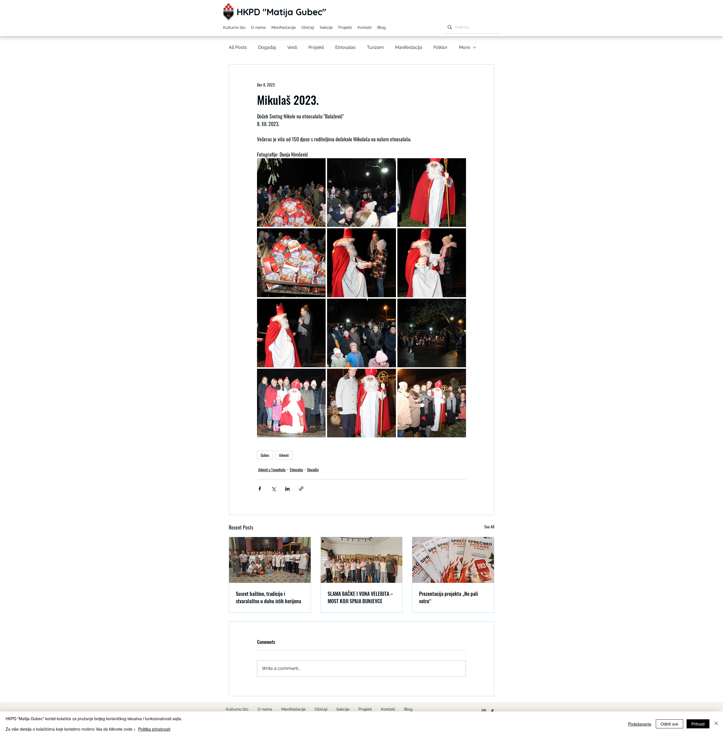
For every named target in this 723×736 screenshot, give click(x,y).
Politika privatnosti (154, 729)
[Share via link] (301, 488)
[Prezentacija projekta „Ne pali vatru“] (453, 560)
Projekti (316, 47)
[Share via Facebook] (259, 488)
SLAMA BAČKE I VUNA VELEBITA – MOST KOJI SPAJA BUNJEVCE (360, 597)
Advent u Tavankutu (272, 469)
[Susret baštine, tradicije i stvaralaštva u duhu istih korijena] (270, 560)
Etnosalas (345, 47)
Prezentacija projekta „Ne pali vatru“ (448, 597)
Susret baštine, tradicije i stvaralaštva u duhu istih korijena (268, 597)
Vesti (292, 47)
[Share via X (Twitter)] (273, 488)
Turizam (375, 47)
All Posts (238, 47)
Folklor (441, 47)
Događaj (267, 47)
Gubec (265, 455)
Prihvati (698, 724)
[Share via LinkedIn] (287, 488)
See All (489, 526)
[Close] (716, 723)
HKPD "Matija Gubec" (281, 12)
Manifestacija (408, 47)
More (464, 47)
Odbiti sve (669, 724)
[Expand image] (291, 192)
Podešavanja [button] (639, 724)
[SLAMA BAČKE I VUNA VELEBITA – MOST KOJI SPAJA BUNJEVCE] (361, 560)
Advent (284, 455)
